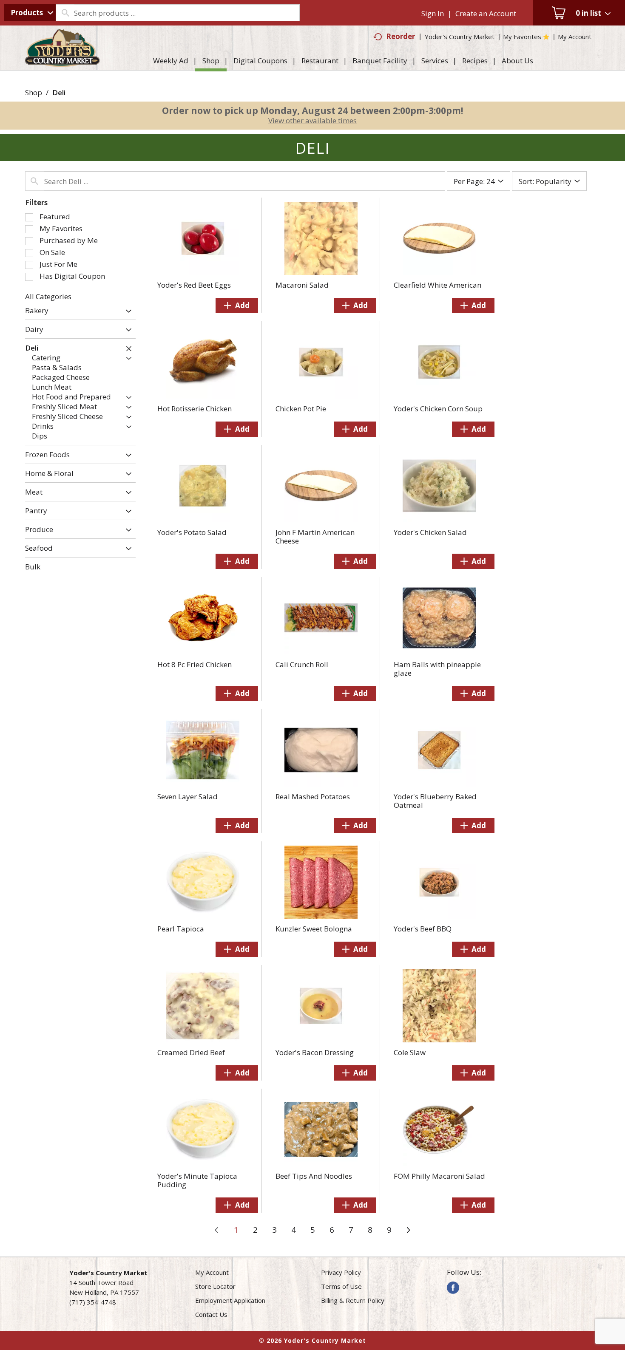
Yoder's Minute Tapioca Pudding (197, 1180)
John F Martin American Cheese (315, 536)
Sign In (432, 13)
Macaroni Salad (302, 285)
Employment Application (230, 1300)
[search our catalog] (65, 12)
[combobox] (30, 12)
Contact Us (211, 1314)
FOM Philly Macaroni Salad (439, 1176)
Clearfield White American (437, 285)
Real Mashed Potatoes (313, 796)
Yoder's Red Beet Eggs (194, 285)
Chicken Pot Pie (301, 408)
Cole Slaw (410, 1052)
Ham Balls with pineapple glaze (437, 668)
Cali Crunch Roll (302, 664)
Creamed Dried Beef (191, 1052)
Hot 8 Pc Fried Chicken (194, 664)
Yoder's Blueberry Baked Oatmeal (435, 801)
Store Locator (215, 1286)
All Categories (48, 296)
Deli (58, 92)
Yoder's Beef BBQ (423, 929)
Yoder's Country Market (459, 36)
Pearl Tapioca (180, 929)
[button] (126, 311)
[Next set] (408, 1230)
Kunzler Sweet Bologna (314, 929)
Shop (33, 92)
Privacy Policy (341, 1272)
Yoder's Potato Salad (192, 532)
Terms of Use (341, 1286)
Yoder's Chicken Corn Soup (438, 408)
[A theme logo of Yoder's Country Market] (62, 63)
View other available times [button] (312, 120)
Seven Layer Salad (187, 796)
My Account (212, 1272)
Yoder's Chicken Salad (430, 532)
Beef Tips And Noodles (314, 1176)
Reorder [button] (400, 36)
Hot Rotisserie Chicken (194, 408)
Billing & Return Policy (352, 1300)
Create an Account (485, 13)
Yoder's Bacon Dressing (315, 1052)
